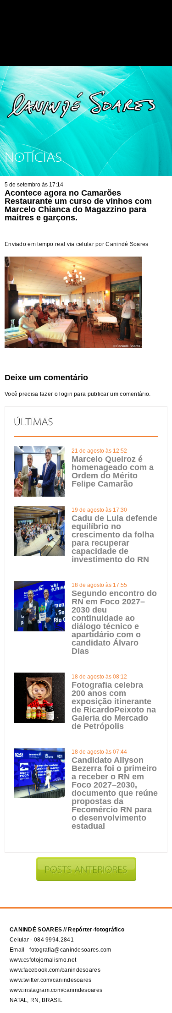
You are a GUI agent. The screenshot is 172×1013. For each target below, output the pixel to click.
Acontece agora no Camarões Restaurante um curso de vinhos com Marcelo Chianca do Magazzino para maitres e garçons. (78, 205)
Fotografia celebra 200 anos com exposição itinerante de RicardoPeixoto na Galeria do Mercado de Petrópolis (114, 705)
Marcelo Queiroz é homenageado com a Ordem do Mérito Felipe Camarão (113, 471)
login (65, 394)
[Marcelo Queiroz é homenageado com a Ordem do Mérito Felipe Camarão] (39, 495)
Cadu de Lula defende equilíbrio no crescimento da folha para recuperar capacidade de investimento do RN (114, 539)
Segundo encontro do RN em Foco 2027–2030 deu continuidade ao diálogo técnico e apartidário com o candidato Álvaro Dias (114, 622)
